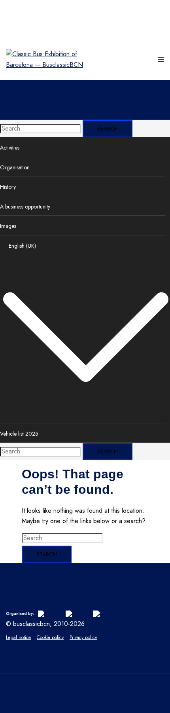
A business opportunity (25, 206)
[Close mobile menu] (156, 14)
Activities (9, 148)
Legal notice (18, 637)
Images (8, 226)
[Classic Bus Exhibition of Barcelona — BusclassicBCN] (45, 64)
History (8, 187)
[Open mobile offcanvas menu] (161, 60)
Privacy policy (83, 637)
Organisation (15, 167)
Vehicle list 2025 (19, 434)
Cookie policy (50, 637)
